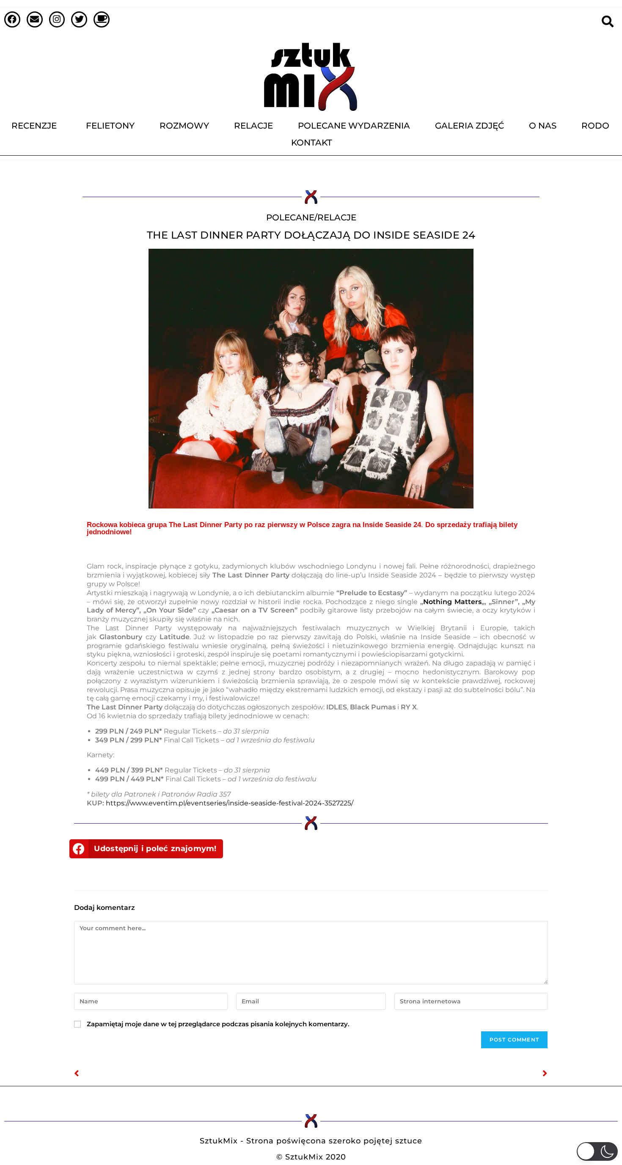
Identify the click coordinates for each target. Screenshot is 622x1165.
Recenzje (34, 126)
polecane (290, 217)
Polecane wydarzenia (354, 126)
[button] (146, 848)
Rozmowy (184, 126)
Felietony (110, 126)
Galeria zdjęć (469, 126)
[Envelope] (35, 19)
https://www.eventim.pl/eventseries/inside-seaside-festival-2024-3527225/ (229, 803)
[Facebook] (12, 19)
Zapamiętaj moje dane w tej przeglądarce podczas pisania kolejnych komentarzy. (218, 1024)
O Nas (542, 126)
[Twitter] (79, 19)
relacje (336, 217)
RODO (595, 126)
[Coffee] (102, 19)
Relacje (253, 126)
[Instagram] (57, 19)
